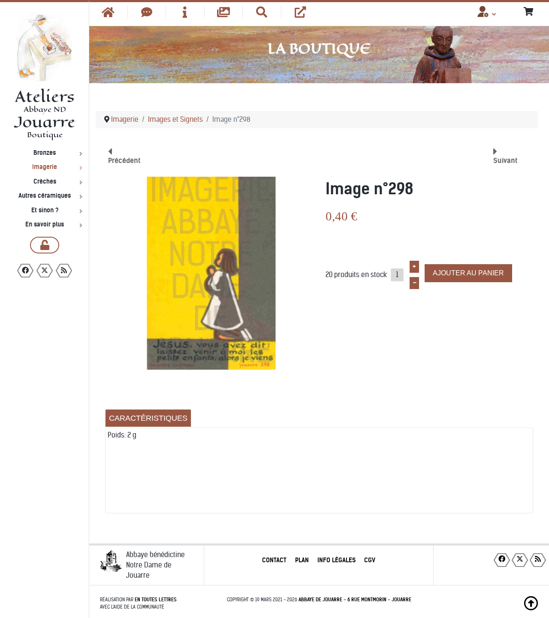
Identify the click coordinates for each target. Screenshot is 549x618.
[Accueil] (108, 12)
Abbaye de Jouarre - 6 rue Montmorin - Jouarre (355, 600)
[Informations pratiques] (185, 12)
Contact (274, 560)
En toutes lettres (156, 600)
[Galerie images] (224, 12)
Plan (302, 560)
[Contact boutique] (147, 12)
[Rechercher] (262, 12)
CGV (369, 560)
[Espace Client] (483, 14)
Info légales (336, 560)
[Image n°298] (211, 273)
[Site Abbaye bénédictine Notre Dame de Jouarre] (300, 12)
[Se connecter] (44, 245)
